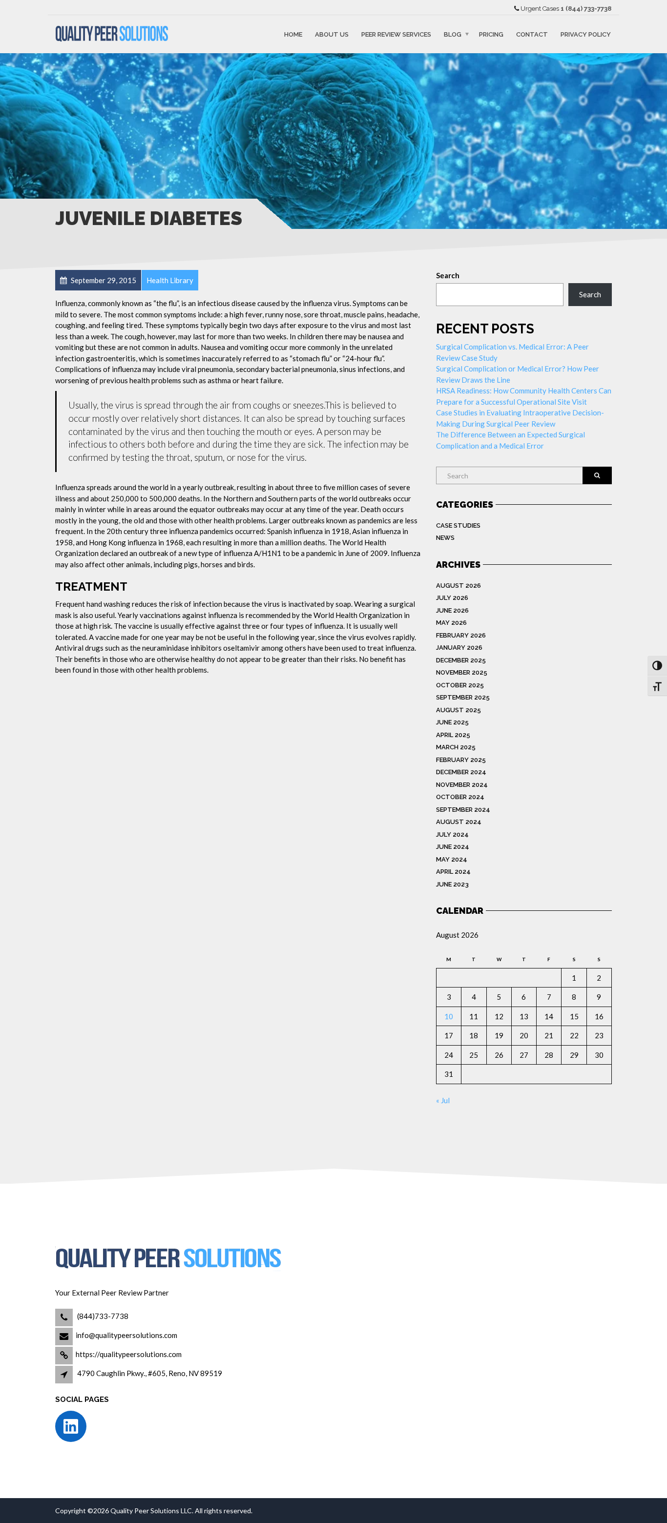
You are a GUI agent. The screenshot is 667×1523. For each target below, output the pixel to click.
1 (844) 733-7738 (586, 8)
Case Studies (458, 525)
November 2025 (461, 672)
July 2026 (452, 597)
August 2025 (458, 710)
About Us (332, 34)
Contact (532, 34)
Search (447, 275)
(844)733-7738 (102, 1316)
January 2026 (459, 647)
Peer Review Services (396, 34)
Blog (452, 34)
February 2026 (461, 635)
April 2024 (453, 871)
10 (448, 1016)
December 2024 (461, 772)
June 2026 (452, 610)
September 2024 (463, 809)
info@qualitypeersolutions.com (126, 1335)
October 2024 (460, 797)
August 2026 (458, 585)
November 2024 (462, 784)
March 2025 (456, 747)
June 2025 (452, 722)
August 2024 (458, 821)
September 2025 (463, 697)
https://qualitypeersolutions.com (129, 1354)
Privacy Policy (586, 34)
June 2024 (452, 846)
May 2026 (451, 622)
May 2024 (451, 859)
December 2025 (461, 660)
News (445, 537)
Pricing (491, 34)
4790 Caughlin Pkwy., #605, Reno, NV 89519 (149, 1373)
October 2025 (460, 685)
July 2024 (452, 834)
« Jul (443, 1100)
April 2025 (453, 735)
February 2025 (461, 759)
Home (293, 34)
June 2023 (452, 884)
